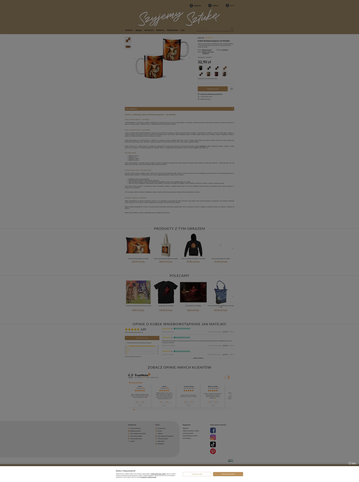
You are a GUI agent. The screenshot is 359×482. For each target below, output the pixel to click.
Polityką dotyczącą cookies (158, 474)
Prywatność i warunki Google (148, 477)
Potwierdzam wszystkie (228, 474)
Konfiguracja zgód (197, 474)
